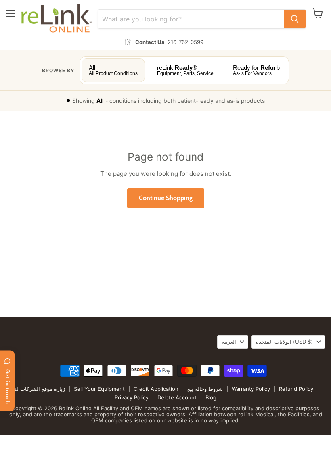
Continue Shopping (166, 198)
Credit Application (156, 389)
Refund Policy (296, 389)
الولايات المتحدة (284, 341)
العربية (229, 341)
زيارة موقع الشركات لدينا (37, 389)
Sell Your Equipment (99, 389)
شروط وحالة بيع (205, 389)
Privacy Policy (132, 397)
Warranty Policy (251, 389)
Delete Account (177, 397)
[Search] (295, 19)
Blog (210, 397)
